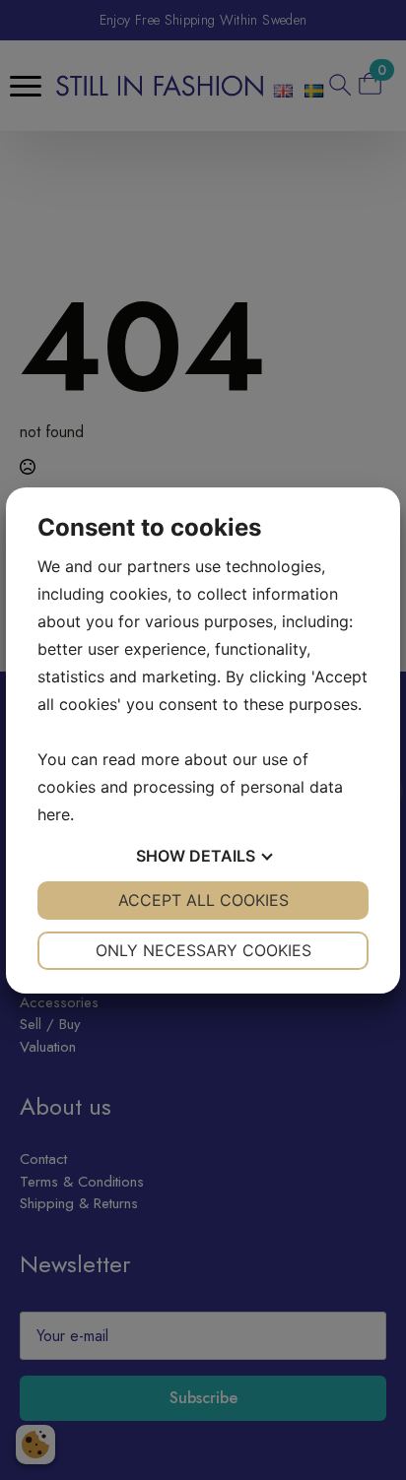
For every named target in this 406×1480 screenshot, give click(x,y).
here (53, 814)
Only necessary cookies (203, 950)
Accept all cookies (203, 900)
